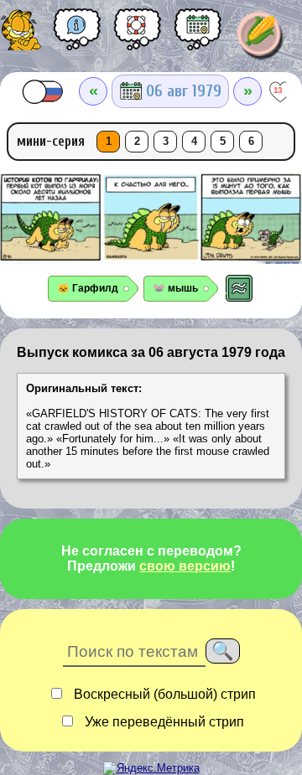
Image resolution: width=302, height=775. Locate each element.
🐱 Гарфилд (87, 288)
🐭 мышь (175, 288)
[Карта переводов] (198, 35)
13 (278, 89)
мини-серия (51, 141)
